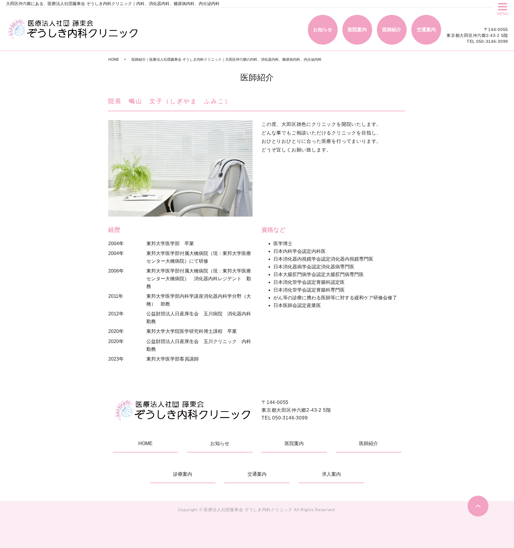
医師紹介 (391, 29)
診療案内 (182, 474)
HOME (113, 59)
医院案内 (357, 29)
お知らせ (322, 29)
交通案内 (426, 29)
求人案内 (331, 474)
